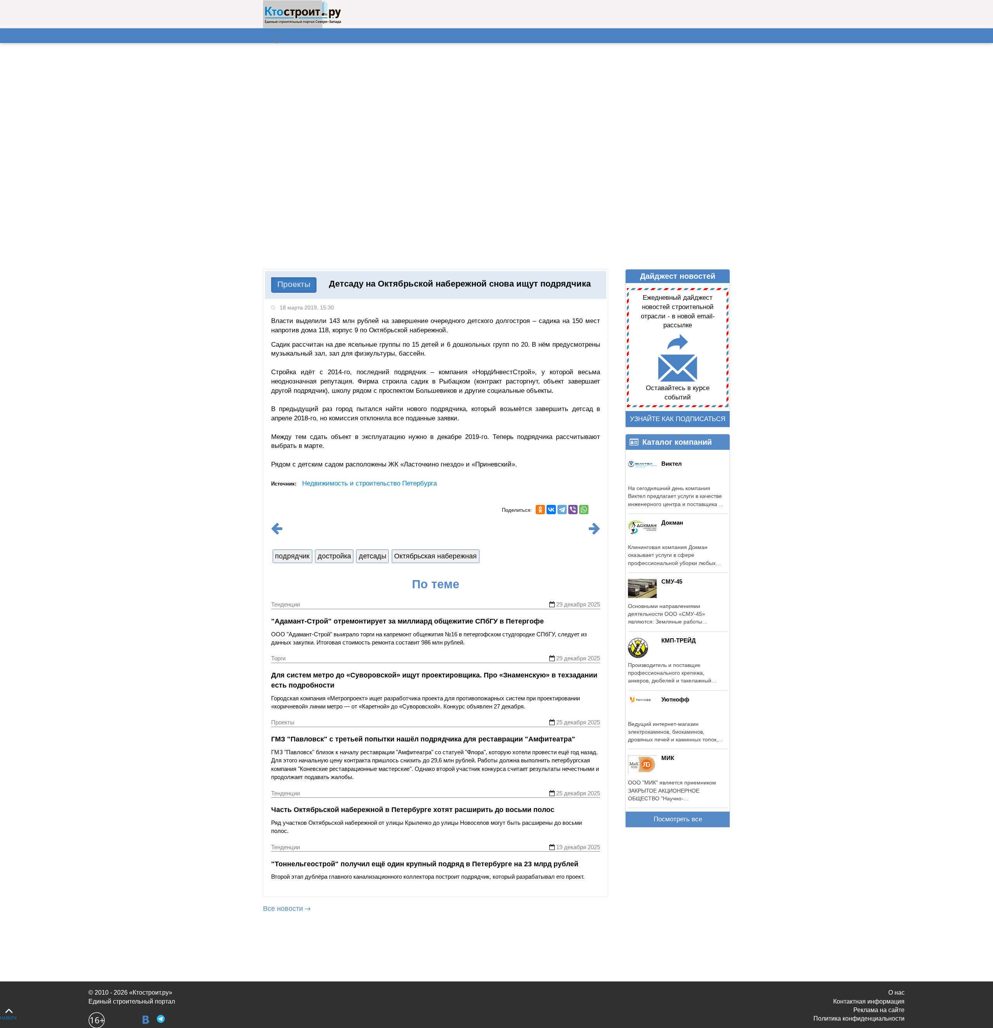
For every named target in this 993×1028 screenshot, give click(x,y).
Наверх (8, 1018)
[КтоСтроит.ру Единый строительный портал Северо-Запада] (303, 22)
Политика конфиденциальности (859, 1018)
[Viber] (573, 509)
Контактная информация (869, 1001)
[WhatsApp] (583, 509)
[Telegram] (562, 509)
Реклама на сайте (879, 1010)
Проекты (293, 284)
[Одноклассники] (540, 509)
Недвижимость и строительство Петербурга (369, 483)
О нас (896, 992)
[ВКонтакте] (551, 509)
